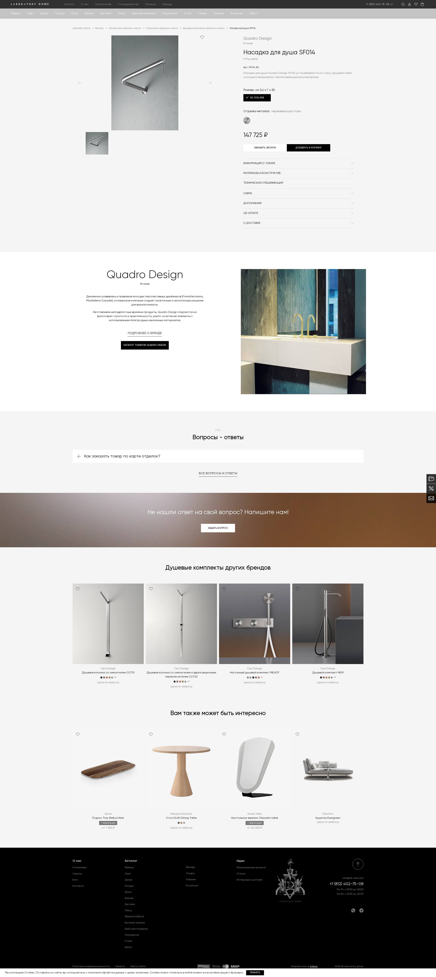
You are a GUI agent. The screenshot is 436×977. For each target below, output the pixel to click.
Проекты (150, 4)
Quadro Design (257, 38)
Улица (121, 13)
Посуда (59, 13)
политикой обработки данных (106, 972)
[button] (80, 82)
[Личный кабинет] (409, 4)
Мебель (15, 13)
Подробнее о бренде (145, 333)
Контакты (78, 886)
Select (253, 13)
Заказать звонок (265, 148)
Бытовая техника (135, 923)
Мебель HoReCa (134, 916)
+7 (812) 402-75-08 (378, 4)
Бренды (167, 4)
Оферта (120, 966)
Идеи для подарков (143, 13)
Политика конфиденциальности (91, 966)
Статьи (241, 874)
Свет (30, 13)
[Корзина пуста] (422, 4)
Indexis (314, 966)
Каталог (131, 860)
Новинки (219, 13)
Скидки (202, 13)
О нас (77, 860)
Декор (44, 13)
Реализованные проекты (251, 867)
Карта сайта (138, 966)
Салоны (77, 874)
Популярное (132, 935)
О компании (79, 867)
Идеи (240, 860)
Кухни (74, 13)
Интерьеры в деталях (249, 880)
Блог (75, 880)
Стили (128, 941)
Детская (106, 13)
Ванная (89, 13)
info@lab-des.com (353, 878)
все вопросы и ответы (218, 473)
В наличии (236, 13)
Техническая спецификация (263, 183)
